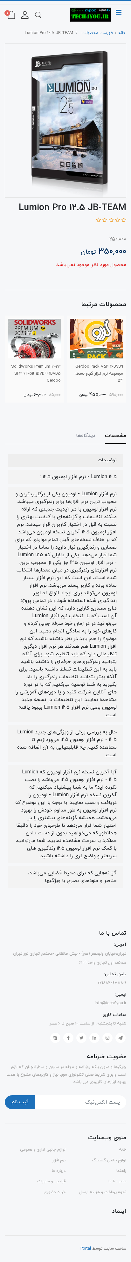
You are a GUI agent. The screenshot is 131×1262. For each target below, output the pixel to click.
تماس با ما (117, 1181)
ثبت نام (19, 1101)
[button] (38, 14)
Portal (85, 1249)
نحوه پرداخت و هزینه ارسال (102, 1192)
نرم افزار (59, 1160)
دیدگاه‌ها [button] (85, 435)
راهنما (121, 1171)
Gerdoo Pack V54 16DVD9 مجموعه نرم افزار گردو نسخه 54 (98, 374)
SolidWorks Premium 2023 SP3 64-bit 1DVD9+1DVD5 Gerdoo (36, 374)
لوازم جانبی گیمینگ (109, 1160)
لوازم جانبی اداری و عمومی (43, 1149)
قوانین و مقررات (51, 1181)
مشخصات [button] (115, 435)
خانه (122, 1149)
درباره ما (59, 1171)
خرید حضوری (55, 1192)
